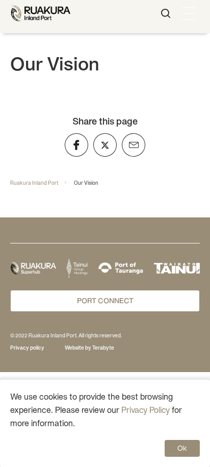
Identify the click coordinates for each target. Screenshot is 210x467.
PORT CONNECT (105, 301)
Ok (182, 448)
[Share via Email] (133, 145)
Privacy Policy (145, 409)
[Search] (165, 13)
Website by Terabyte (89, 348)
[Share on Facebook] (76, 145)
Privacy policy (27, 348)
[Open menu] (188, 13)
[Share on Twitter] (105, 145)
